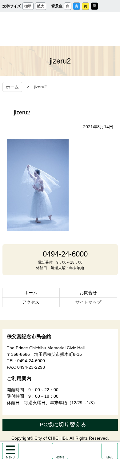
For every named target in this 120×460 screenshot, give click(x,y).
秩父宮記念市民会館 (60, 29)
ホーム (12, 86)
